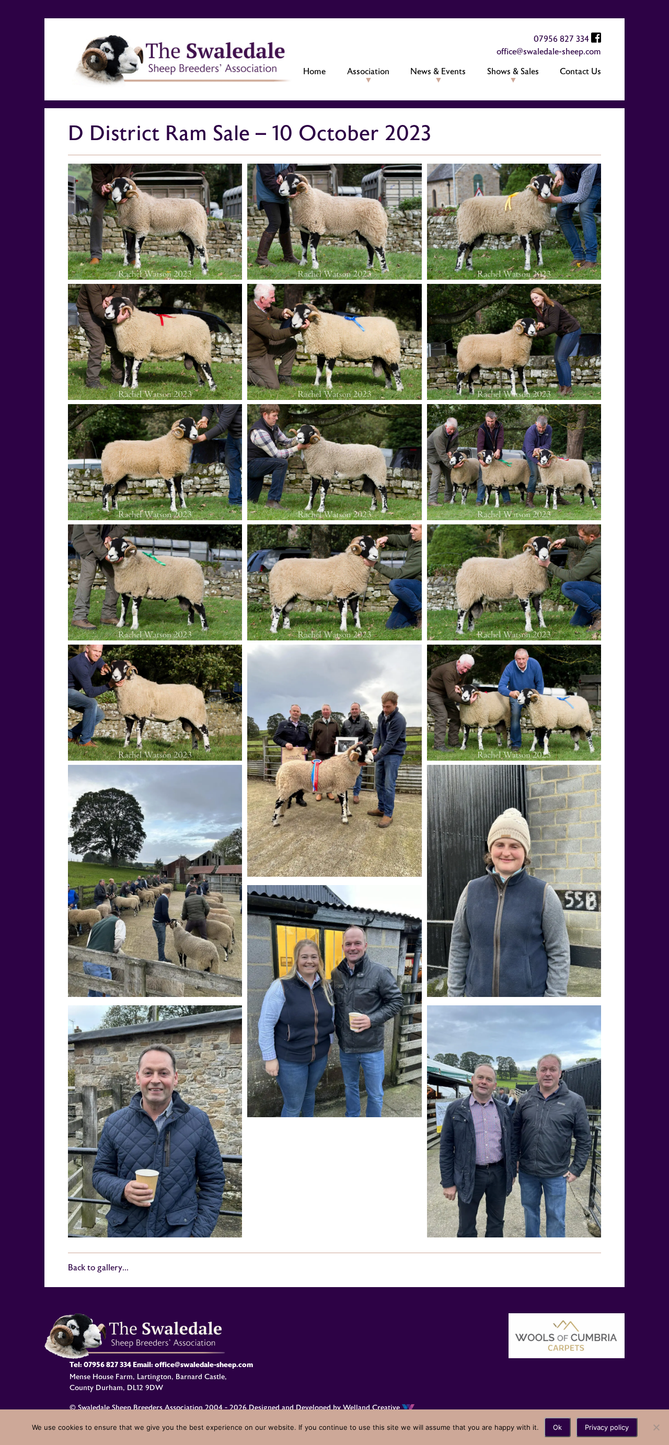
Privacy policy (607, 1427)
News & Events (438, 71)
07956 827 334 (561, 39)
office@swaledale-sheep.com (549, 52)
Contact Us (580, 71)
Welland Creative (372, 1407)
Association (368, 71)
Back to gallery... (98, 1268)
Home (314, 71)
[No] (656, 1427)
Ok (557, 1427)
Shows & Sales (513, 71)
